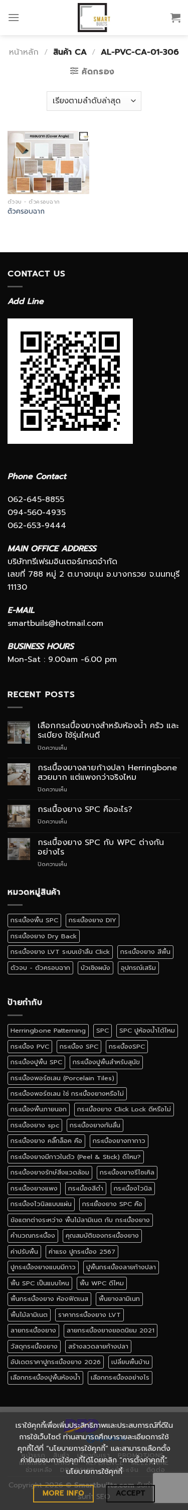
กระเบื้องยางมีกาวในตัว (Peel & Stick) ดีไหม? (76, 1156)
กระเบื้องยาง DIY (92, 920)
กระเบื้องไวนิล (133, 1188)
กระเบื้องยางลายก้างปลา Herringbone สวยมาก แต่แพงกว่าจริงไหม (107, 772)
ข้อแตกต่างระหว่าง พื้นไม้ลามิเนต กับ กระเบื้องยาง (80, 1220)
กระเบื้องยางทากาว (119, 1140)
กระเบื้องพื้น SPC (34, 920)
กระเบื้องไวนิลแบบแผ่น (41, 1204)
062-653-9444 (37, 526)
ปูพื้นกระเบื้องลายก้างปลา (121, 1267)
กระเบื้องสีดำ (85, 1188)
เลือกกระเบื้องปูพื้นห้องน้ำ (45, 1377)
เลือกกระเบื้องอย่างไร (120, 1377)
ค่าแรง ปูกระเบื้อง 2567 (82, 1251)
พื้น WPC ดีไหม (102, 1283)
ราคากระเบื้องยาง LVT (89, 1314)
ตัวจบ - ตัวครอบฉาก (40, 967)
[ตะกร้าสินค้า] (175, 18)
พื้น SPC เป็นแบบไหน (40, 1283)
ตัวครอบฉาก (26, 211)
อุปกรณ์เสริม (138, 967)
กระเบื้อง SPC (79, 1046)
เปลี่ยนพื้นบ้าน (130, 1362)
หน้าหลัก (24, 52)
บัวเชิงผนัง (95, 967)
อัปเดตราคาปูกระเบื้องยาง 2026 (56, 1362)
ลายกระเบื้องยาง (33, 1330)
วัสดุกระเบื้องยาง (34, 1346)
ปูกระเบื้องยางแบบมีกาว (43, 1267)
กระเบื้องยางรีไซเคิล (127, 1172)
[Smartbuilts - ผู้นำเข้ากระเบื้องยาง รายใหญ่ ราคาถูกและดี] (94, 17)
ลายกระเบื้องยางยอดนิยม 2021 (110, 1330)
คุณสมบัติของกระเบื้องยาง (102, 1235)
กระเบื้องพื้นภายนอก (39, 1109)
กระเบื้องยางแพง (34, 1188)
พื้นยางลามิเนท (119, 1298)
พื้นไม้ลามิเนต (29, 1314)
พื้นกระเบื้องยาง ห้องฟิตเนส (49, 1298)
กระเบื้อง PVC (30, 1046)
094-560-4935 (37, 513)
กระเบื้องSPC (127, 1046)
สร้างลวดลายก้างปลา (98, 1346)
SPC (102, 1030)
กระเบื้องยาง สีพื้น (145, 951)
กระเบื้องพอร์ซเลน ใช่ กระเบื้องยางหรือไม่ (67, 1093)
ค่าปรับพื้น (24, 1251)
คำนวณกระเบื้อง (33, 1235)
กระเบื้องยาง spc (35, 1125)
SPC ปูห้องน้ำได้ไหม (147, 1030)
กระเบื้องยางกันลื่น (95, 1125)
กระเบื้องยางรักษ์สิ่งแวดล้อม (50, 1172)
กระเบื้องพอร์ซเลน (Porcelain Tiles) (62, 1078)
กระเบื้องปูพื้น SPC (36, 1062)
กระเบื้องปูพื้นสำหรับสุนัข (106, 1062)
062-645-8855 (36, 499)
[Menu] (14, 17)
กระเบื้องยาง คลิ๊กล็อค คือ (46, 1140)
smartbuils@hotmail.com (55, 623)
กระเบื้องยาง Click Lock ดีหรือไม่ (124, 1109)
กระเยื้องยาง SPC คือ (112, 1204)
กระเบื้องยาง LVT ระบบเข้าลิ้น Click (60, 951)
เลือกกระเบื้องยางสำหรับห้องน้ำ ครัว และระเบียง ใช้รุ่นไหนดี (108, 730)
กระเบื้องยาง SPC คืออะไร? (85, 809)
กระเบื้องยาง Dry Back (44, 936)
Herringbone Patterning (48, 1030)
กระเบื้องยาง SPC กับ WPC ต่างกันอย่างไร (101, 847)
